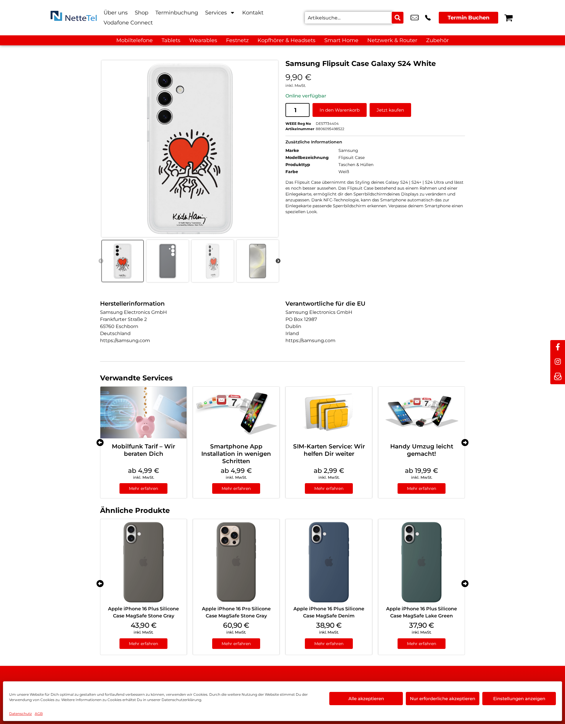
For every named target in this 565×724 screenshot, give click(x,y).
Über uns (116, 12)
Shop (141, 12)
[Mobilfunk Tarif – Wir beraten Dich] (143, 412)
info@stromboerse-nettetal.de (414, 17)
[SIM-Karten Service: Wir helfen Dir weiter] (329, 412)
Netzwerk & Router (392, 40)
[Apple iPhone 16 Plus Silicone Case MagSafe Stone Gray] (143, 562)
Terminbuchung (176, 12)
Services (216, 12)
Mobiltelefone (134, 40)
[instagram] (557, 362)
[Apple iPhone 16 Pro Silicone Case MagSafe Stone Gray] (236, 562)
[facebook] (557, 347)
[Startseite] (73, 17)
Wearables (203, 40)
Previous (101, 261)
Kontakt (252, 12)
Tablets (171, 40)
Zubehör (437, 40)
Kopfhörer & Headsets (286, 40)
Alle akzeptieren (366, 698)
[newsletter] (557, 377)
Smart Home (341, 40)
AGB (39, 713)
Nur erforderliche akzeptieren (442, 698)
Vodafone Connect (128, 22)
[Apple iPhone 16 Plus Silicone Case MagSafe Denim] (329, 562)
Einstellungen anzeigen (519, 698)
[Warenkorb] (508, 17)
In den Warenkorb (340, 110)
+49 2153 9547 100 (427, 17)
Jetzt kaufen (390, 110)
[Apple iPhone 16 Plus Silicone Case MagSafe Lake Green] (421, 562)
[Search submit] (397, 18)
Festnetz (237, 40)
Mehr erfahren (143, 488)
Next (278, 261)
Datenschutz (20, 713)
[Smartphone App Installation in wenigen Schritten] (236, 412)
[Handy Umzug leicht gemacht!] (421, 412)
